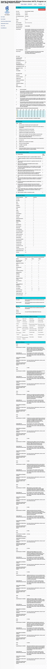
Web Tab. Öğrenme (25, 327)
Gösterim (24, 332)
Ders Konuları (3, 19)
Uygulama (18, 330)
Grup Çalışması (19, 320)
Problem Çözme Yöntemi (33, 328)
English (25, 4)
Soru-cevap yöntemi (25, 328)
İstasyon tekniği (40, 320)
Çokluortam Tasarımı (41, 334)
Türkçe (22, 4)
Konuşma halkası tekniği (41, 324)
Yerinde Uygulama (18, 332)
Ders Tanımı (3, 16)
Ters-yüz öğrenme (40, 332)
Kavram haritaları (40, 328)
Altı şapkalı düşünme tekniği (33, 324)
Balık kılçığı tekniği (41, 327)
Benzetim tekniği (32, 332)
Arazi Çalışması (25, 325)
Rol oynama (31, 334)
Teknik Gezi (24, 320)
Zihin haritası (31, 327)
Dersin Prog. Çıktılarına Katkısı (6, 21)
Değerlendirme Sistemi (4, 23)
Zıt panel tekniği (32, 320)
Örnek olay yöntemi (32, 325)
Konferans (24, 330)
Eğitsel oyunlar (40, 330)
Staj (17, 328)
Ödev (17, 325)
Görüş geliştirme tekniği (41, 325)
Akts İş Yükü (3, 25)
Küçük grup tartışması (25, 337)
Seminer (18, 334)
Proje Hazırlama (19, 327)
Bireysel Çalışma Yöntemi (33, 330)
